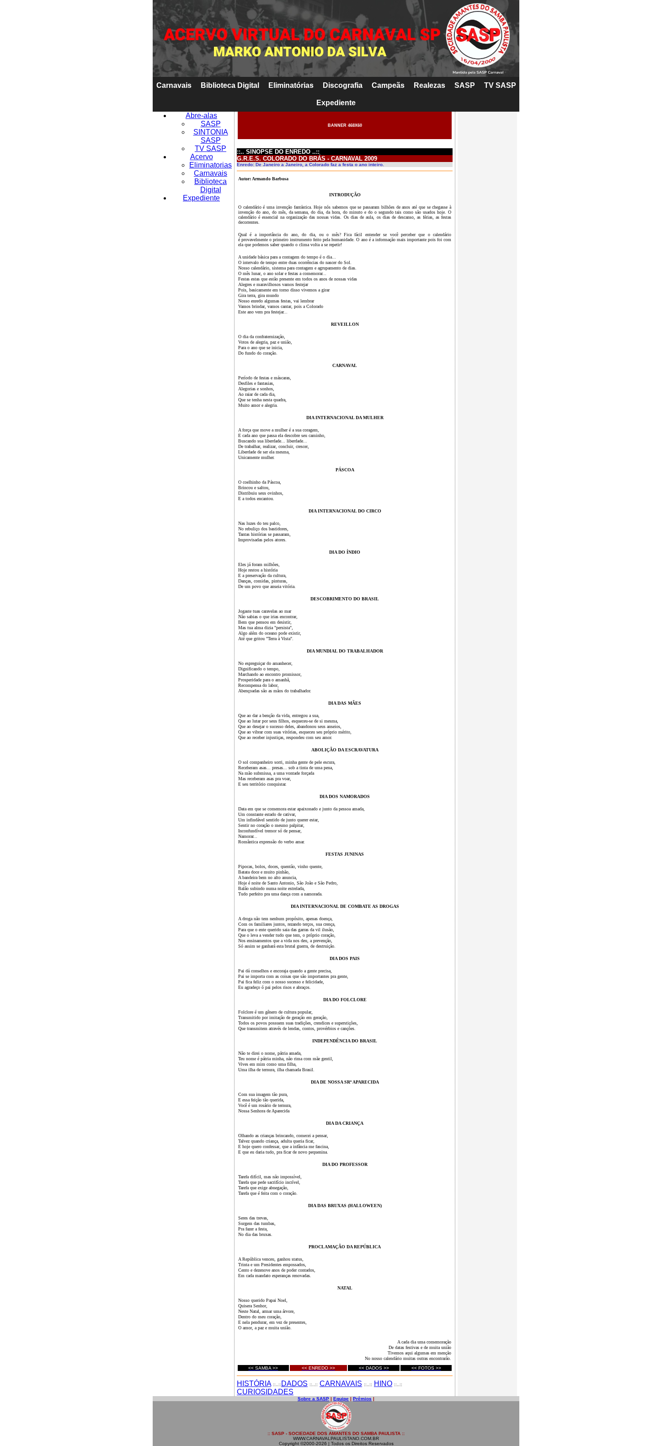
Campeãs (388, 85)
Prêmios (362, 1398)
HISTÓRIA (254, 1383)
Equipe (341, 1398)
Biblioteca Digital (230, 85)
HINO (383, 1383)
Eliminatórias (291, 85)
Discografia (343, 85)
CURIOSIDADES (265, 1392)
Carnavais (174, 85)
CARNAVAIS (341, 1383)
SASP (464, 85)
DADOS (294, 1383)
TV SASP (500, 85)
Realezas (429, 85)
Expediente (336, 103)
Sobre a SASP (313, 1398)
